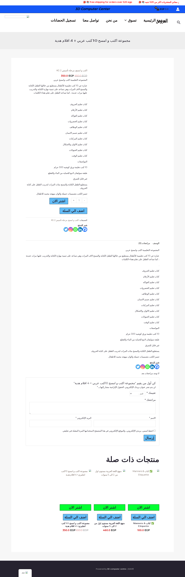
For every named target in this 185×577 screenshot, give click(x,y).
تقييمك (151, 392)
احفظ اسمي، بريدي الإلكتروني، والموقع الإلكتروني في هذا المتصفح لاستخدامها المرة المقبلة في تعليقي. (107, 431)
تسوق (132, 20)
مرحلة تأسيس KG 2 (65, 70)
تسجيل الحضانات (63, 20)
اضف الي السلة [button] (144, 517)
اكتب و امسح (81, 70)
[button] (178, 22)
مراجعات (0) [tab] (144, 243)
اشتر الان (58, 201)
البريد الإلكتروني (83, 418)
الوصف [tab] (156, 243)
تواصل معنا (91, 20)
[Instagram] (70, 229)
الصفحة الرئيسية (156, 20)
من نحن (111, 20)
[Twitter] (66, 229)
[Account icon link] (178, 9)
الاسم (152, 418)
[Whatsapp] (75, 229)
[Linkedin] (80, 229)
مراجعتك (150, 399)
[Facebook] (84, 229)
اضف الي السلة (73, 211)
